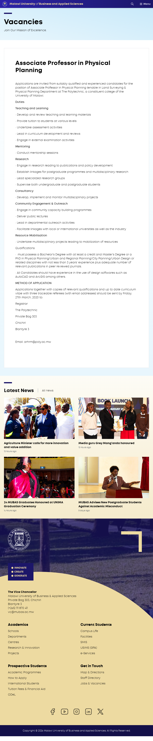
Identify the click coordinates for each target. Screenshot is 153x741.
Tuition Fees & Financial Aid (26, 689)
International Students (23, 683)
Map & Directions (92, 672)
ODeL (12, 694)
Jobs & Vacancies (92, 683)
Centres (13, 642)
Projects (13, 653)
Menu (147, 4)
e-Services (87, 653)
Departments (17, 636)
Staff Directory (90, 678)
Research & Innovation (24, 647)
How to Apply (17, 678)
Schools (13, 631)
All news (47, 390)
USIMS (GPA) (88, 647)
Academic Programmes (24, 672)
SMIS (83, 642)
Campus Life (89, 631)
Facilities (86, 636)
